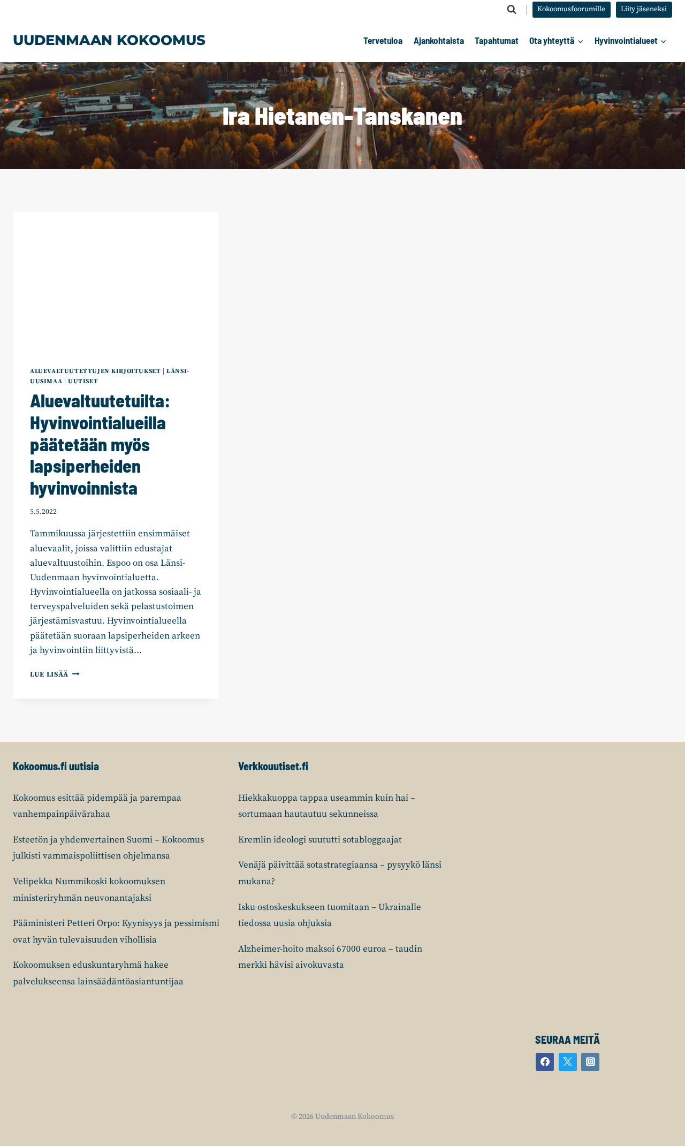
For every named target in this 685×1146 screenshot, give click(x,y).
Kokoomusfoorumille (571, 9)
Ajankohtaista (439, 40)
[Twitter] (568, 1062)
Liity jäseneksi (644, 9)
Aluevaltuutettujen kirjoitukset (95, 371)
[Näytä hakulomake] (511, 9)
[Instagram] (590, 1062)
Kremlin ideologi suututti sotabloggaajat (320, 840)
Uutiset (83, 381)
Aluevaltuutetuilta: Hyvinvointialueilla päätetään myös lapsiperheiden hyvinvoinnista (100, 443)
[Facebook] (545, 1062)
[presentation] (115, 280)
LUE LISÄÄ (55, 674)
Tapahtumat (497, 40)
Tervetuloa (382, 40)
